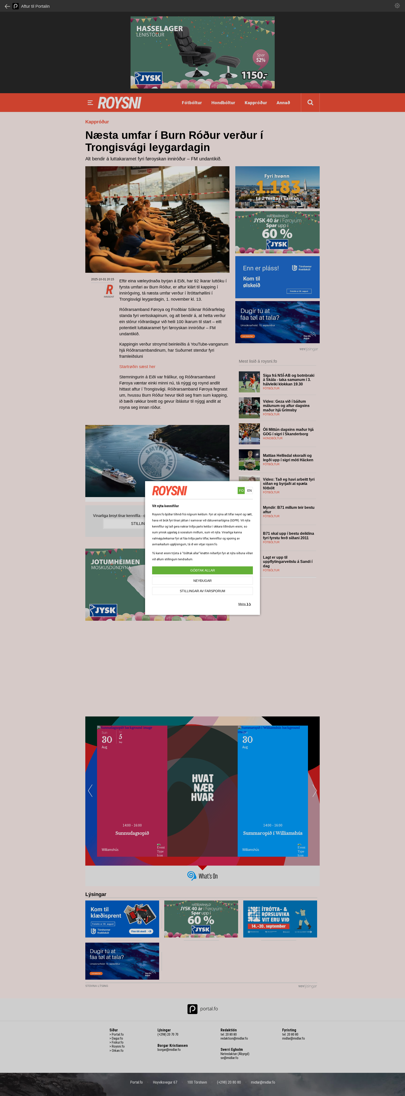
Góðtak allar (202, 570)
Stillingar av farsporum (202, 591)
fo (241, 490)
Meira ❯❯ (244, 604)
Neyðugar (202, 581)
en (249, 490)
